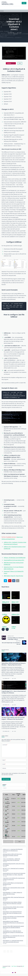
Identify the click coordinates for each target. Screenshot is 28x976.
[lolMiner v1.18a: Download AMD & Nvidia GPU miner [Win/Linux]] (15, 619)
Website (4, 768)
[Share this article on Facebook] (3, 629)
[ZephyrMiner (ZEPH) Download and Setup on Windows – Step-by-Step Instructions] (14, 657)
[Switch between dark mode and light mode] (23, 8)
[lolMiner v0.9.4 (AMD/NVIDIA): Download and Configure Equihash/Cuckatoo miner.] (15, 607)
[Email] (18, 581)
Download (11, 63)
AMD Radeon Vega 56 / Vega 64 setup (13, 576)
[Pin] (10, 581)
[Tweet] (5, 581)
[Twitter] (8, 951)
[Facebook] (12, 8)
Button (24, 3)
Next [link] (20, 841)
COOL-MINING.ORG (7, 3)
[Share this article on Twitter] (7, 629)
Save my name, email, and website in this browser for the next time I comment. (14, 774)
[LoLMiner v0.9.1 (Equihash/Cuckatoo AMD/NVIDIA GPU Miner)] (6, 607)
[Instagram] (15, 8)
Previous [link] (8, 841)
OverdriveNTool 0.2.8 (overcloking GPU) (14, 560)
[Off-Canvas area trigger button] (25, 8)
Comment (4, 744)
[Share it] (14, 581)
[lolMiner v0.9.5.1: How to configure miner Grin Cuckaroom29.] (6, 619)
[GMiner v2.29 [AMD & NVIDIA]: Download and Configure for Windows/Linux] (15, 594)
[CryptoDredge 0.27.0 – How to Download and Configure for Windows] (14, 685)
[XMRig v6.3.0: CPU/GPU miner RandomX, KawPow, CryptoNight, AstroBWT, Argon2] (6, 594)
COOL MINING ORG (11, 32)
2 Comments (15, 33)
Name (4, 760)
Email (3, 764)
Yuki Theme (14, 966)
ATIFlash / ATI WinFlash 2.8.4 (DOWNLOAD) (14, 557)
